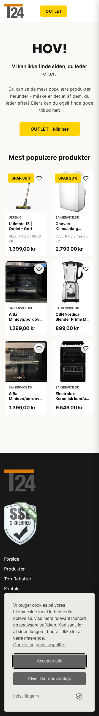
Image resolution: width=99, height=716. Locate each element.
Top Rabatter (17, 578)
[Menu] (89, 10)
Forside (11, 559)
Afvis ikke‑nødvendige (49, 678)
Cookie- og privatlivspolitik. (39, 644)
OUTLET (54, 11)
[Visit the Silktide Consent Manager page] (79, 696)
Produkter (14, 569)
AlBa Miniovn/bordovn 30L (25, 398)
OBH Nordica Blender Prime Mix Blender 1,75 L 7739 (73, 322)
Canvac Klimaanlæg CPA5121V (67, 228)
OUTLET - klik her (50, 129)
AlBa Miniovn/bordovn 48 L (25, 319)
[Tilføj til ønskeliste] (39, 178)
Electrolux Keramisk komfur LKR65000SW (72, 398)
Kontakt (12, 588)
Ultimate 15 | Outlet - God (20, 226)
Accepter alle (49, 661)
